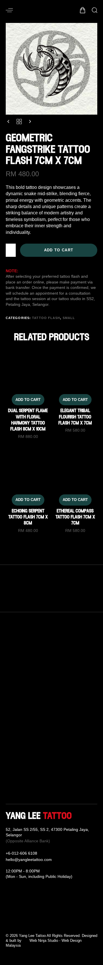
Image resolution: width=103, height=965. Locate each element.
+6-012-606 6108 (21, 853)
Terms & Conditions (68, 762)
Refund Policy (62, 752)
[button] (9, 10)
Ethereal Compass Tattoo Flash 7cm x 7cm (75, 517)
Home (12, 731)
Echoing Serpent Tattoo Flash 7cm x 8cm (28, 517)
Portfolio (14, 762)
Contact (56, 731)
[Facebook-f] (8, 923)
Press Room (18, 783)
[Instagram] (17, 923)
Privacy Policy (62, 772)
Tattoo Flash (46, 318)
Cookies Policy (63, 783)
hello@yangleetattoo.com (29, 859)
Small (69, 318)
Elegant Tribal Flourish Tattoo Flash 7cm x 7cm (75, 417)
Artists (12, 752)
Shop (11, 772)
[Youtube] (26, 923)
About (12, 741)
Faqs (53, 741)
